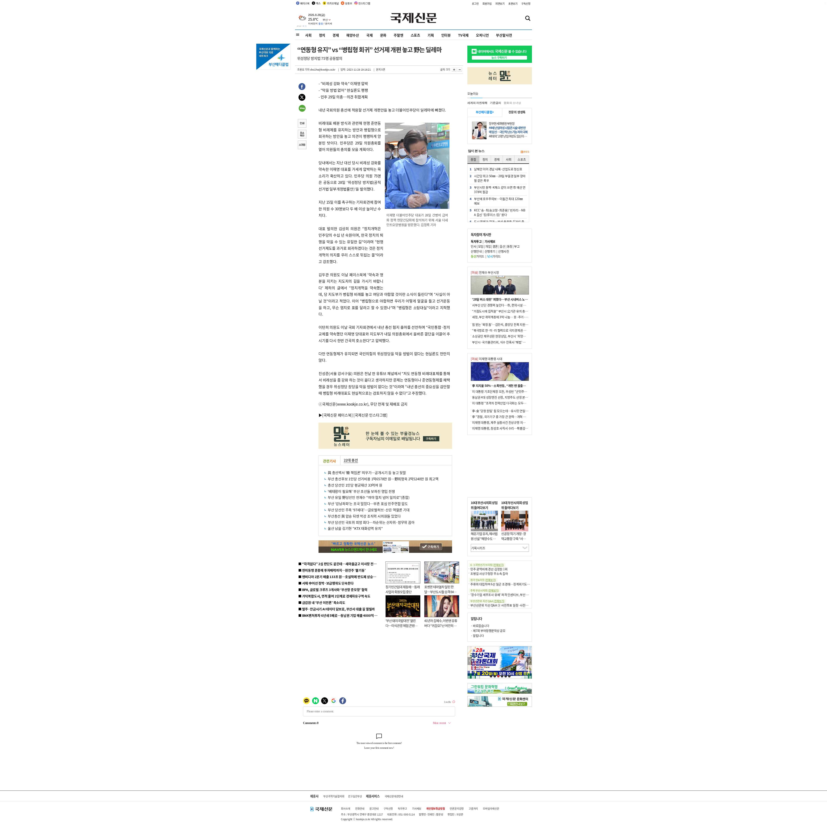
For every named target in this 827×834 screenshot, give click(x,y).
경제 (336, 35)
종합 (473, 159)
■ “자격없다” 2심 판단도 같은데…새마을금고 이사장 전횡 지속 (340, 563)
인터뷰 (446, 35)
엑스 (318, 3)
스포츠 (415, 35)
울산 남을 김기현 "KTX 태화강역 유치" (355, 528)
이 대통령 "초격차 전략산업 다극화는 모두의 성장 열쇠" (506, 403)
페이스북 (304, 3)
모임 (480, 246)
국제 (369, 35)
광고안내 (374, 808)
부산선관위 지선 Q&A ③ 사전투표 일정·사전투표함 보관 (505, 605)
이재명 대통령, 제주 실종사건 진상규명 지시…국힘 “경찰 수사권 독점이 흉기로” (521, 422)
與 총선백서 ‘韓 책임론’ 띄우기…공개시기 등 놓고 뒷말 (367, 472)
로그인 (475, 3)
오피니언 (482, 35)
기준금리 (495, 102)
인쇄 (302, 124)
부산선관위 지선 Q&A (487, 601)
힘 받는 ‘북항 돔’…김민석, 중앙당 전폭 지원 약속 (501, 324)
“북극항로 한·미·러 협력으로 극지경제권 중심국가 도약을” (508, 330)
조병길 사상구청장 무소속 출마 (489, 573)
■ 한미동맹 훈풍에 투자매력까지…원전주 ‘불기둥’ (332, 570)
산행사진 (503, 251)
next (529, 661)
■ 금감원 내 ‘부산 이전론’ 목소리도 (321, 602)
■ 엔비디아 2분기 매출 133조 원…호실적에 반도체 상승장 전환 (340, 576)
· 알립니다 (477, 635)
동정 (509, 246)
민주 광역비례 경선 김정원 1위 (489, 569)
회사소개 (345, 808)
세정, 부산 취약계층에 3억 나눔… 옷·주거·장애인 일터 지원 (509, 317)
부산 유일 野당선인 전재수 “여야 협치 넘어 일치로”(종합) (368, 497)
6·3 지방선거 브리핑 (487, 565)
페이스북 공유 (302, 87)
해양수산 (352, 35)
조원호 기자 (303, 69)
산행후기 (490, 251)
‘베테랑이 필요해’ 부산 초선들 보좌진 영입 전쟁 (361, 491)
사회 (308, 35)
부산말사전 (504, 35)
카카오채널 (333, 3)
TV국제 (463, 35)
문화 (383, 35)
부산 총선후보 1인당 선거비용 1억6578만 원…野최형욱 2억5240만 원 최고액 (383, 478)
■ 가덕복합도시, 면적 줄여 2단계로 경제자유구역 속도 (334, 596)
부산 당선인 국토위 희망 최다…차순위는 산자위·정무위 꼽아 (371, 522)
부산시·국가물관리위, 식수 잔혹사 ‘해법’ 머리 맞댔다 (504, 342)
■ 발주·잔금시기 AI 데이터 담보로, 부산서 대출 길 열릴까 (336, 609)
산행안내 (476, 251)
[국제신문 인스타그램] (370, 415)
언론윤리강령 (457, 808)
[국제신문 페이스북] (337, 415)
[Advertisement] (418, 258)
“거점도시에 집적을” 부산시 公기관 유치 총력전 (501, 311)
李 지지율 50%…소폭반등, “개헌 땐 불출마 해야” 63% (506, 385)
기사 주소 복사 (302, 134)
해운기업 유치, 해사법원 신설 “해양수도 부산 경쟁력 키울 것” (484, 538)
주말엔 (398, 35)
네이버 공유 (302, 108)
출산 (502, 246)
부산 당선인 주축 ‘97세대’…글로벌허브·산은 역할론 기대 (369, 509)
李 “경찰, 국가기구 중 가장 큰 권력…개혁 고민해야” (504, 416)
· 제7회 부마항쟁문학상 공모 (488, 630)
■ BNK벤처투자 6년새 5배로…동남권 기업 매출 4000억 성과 (339, 615)
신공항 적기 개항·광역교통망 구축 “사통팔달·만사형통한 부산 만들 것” (514, 540)
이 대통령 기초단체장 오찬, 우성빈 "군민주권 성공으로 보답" (509, 391)
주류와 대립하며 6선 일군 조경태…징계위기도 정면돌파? (505, 584)
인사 (473, 246)
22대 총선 (351, 460)
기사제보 (416, 808)
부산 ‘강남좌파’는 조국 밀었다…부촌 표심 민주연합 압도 (368, 503)
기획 (430, 35)
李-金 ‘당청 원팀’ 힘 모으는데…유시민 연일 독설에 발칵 (506, 411)
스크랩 (302, 145)
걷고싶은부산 (355, 796)
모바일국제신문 (491, 808)
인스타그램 (364, 3)
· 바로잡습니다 (480, 625)
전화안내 (359, 808)
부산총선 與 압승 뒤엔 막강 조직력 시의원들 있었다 (364, 516)
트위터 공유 (302, 98)
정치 (322, 35)
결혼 (495, 246)
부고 (516, 246)
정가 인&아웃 (483, 580)
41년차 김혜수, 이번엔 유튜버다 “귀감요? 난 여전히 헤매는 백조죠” (440, 625)
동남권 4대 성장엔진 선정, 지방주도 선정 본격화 (501, 397)
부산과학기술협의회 (333, 796)
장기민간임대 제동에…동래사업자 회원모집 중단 (403, 589)
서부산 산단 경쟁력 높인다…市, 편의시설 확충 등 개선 (505, 305)
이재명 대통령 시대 (486, 359)
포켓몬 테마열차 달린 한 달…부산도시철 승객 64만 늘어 (440, 591)
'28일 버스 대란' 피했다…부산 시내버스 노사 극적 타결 (506, 299)
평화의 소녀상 (512, 102)
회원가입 (487, 3)
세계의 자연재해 (477, 102)
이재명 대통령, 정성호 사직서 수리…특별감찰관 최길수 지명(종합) (512, 428)
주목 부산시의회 (484, 590)
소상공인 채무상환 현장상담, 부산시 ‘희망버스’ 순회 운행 (507, 336)
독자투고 (402, 808)
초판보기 (513, 3)
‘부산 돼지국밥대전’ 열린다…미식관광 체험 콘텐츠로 (401, 625)
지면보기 (500, 3)
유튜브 (348, 3)
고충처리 (473, 808)
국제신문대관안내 (394, 796)
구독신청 (525, 3)
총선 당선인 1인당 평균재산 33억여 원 (355, 485)
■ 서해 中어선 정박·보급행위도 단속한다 (326, 583)
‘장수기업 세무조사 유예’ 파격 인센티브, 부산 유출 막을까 (505, 594)
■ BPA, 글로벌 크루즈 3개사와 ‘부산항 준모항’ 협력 (332, 589)
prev (470, 661)
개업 (488, 246)
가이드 (477, 256)
